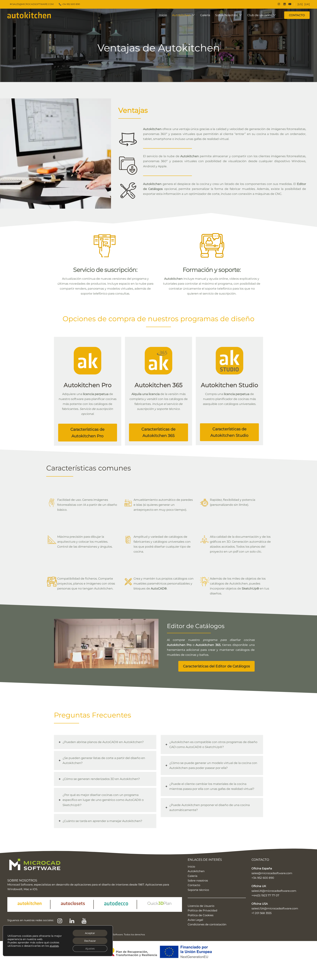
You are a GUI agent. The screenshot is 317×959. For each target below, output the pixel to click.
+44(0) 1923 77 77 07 (265, 895)
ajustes (54, 945)
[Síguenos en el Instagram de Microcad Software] (278, 4)
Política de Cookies (200, 915)
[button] (87, 432)
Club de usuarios (259, 15)
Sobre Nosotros (226, 15)
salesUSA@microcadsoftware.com (275, 908)
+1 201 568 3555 (262, 913)
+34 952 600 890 (263, 877)
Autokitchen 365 (208, 645)
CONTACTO (297, 15)
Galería (205, 15)
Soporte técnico (198, 890)
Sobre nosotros (198, 880)
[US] (300, 4)
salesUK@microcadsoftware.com (274, 891)
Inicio (163, 15)
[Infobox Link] (87, 380)
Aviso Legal (195, 920)
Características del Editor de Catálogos (216, 666)
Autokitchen (181, 15)
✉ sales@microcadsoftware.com (32, 4)
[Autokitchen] (29, 15)
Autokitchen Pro (179, 645)
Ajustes (90, 948)
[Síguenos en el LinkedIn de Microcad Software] (284, 4)
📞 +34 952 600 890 (69, 4)
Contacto (194, 885)
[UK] (307, 4)
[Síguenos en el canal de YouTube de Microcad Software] (289, 4)
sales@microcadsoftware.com (272, 873)
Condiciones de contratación (207, 924)
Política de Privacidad (202, 910)
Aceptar (90, 933)
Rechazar (90, 940)
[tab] (105, 742)
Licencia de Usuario (201, 906)
